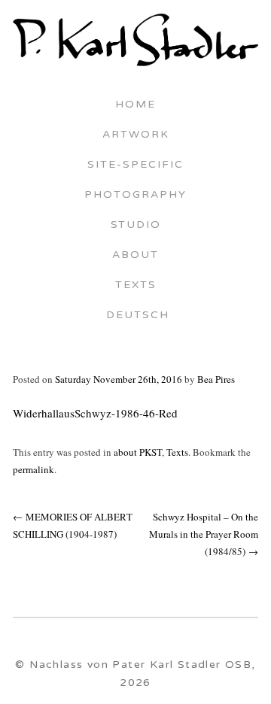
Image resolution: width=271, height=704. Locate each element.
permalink (33, 469)
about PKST (138, 452)
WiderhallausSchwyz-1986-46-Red (95, 412)
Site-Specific (135, 165)
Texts (136, 286)
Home (135, 105)
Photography (135, 195)
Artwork (135, 135)
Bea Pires (216, 379)
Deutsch (135, 316)
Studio (136, 225)
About (135, 255)
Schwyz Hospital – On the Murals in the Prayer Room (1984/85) (203, 534)
